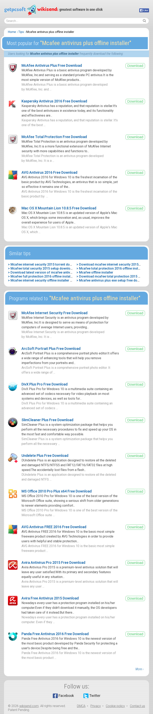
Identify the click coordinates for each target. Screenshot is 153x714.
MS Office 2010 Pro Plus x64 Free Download (57, 491)
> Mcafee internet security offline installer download (46, 280)
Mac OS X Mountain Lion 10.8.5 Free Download (59, 208)
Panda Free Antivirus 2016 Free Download (55, 634)
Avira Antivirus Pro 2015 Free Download (53, 562)
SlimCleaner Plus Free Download (47, 420)
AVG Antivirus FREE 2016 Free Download (54, 527)
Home (12, 32)
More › (139, 669)
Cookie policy (115, 706)
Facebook (66, 695)
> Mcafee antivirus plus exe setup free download (112, 280)
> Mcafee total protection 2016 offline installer (110, 268)
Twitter (94, 695)
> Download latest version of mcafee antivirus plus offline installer (56, 272)
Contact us (137, 706)
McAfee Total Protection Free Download (54, 137)
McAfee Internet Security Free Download (54, 313)
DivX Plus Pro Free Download (45, 384)
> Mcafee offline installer (94, 272)
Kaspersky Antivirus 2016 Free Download (54, 101)
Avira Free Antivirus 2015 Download (50, 598)
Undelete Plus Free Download (45, 455)
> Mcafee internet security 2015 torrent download (44, 264)
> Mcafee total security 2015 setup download (41, 268)
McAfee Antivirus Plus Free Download (52, 65)
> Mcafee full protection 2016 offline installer (41, 276)
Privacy (95, 706)
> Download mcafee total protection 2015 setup (111, 276)
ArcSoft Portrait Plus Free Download (51, 348)
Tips (21, 32)
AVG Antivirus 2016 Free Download (49, 172)
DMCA (81, 706)
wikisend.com (29, 706)
